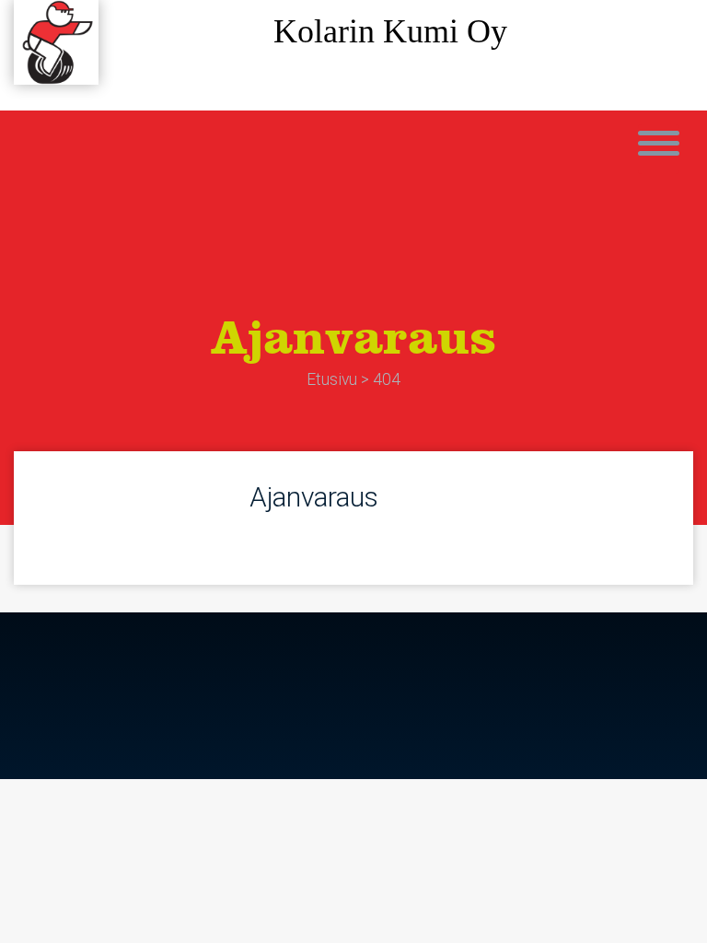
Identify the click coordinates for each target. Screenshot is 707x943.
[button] (658, 149)
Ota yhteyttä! (390, 78)
